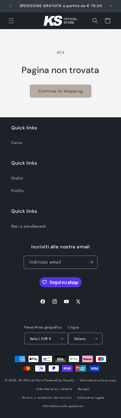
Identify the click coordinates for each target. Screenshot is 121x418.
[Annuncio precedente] (10, 6)
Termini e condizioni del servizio (47, 397)
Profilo (17, 190)
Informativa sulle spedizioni (63, 406)
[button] (11, 21)
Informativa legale (90, 397)
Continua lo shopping (60, 91)
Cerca (16, 142)
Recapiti (84, 389)
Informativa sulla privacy (98, 380)
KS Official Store (31, 380)
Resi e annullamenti (28, 226)
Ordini (17, 178)
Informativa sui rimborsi (54, 389)
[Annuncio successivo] (110, 6)
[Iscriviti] (91, 262)
